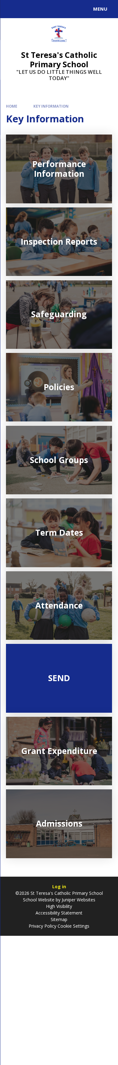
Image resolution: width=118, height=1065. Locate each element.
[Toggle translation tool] (28, 9)
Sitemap (59, 919)
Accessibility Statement (59, 913)
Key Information (51, 106)
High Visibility (59, 906)
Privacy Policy (42, 926)
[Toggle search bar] (12, 9)
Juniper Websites (77, 900)
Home (11, 106)
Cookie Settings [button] (73, 926)
